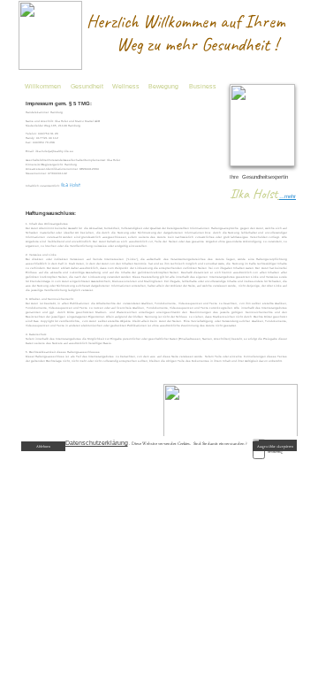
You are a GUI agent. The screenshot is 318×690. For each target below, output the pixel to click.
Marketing (275, 451)
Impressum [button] (147, 508)
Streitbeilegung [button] (205, 508)
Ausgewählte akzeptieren (275, 446)
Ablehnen (43, 446)
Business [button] (202, 86)
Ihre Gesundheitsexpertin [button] (259, 177)
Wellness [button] (126, 86)
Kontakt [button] (174, 508)
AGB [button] (95, 508)
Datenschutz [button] (117, 508)
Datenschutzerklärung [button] (96, 443)
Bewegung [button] (163, 86)
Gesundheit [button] (87, 86)
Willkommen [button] (43, 86)
